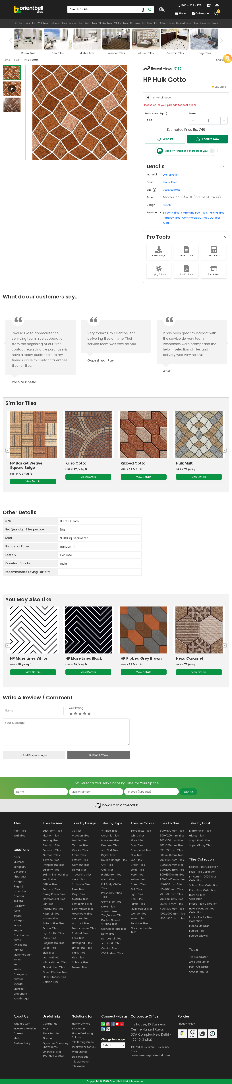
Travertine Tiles (82, 874)
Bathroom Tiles (58, 23)
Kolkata (18, 901)
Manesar (19, 989)
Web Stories (79, 1052)
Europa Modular (199, 926)
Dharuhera (20, 993)
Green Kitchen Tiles (55, 972)
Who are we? (22, 1023)
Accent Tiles (50, 918)
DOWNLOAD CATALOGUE (120, 805)
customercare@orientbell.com (150, 1055)
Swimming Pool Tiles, (194, 212)
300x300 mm (171, 190)
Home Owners (81, 1023)
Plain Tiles (78, 889)
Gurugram (20, 974)
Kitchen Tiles (75, 23)
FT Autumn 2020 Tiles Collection (202, 878)
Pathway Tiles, (172, 218)
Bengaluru (20, 867)
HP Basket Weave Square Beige (26, 465)
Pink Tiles (136, 889)
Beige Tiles (137, 870)
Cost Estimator (198, 971)
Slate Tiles (78, 879)
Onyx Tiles (78, 894)
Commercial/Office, (195, 218)
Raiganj (18, 886)
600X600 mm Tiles (172, 831)
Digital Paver (171, 175)
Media (17, 1038)
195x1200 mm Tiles (171, 889)
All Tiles (18, 23)
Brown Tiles (138, 918)
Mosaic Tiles (79, 967)
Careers (19, 1033)
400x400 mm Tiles (172, 909)
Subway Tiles (167, 23)
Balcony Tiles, (172, 212)
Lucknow (19, 906)
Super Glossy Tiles (200, 845)
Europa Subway (198, 935)
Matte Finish (170, 182)
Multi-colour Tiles (141, 909)
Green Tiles (138, 865)
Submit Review (98, 755)
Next (220, 40)
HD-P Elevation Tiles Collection (201, 910)
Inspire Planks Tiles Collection (200, 919)
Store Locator (51, 1033)
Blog (195, 23)
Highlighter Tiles (111, 874)
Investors (205, 23)
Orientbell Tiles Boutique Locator (53, 1053)
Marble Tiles (105, 23)
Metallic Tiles (80, 899)
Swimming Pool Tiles (55, 874)
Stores (183, 13)
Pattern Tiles (80, 860)
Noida (17, 969)
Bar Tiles (48, 904)
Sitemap (48, 1038)
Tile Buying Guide (83, 1042)
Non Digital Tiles (111, 938)
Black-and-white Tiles (141, 930)
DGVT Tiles (108, 906)
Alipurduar (20, 876)
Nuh (16, 964)
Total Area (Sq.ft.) (156, 113)
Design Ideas (183, 23)
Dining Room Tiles (54, 894)
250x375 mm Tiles (171, 904)
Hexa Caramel (189, 658)
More (215, 23)
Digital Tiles (108, 855)
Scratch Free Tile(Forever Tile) (112, 913)
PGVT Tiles (107, 879)
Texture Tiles (80, 845)
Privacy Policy (186, 1023)
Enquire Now (210, 139)
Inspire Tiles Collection (203, 904)
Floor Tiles (30, 23)
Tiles (16, 60)
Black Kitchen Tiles (54, 977)
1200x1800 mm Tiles (172, 918)
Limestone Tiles (82, 948)
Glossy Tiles (196, 835)
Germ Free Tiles (111, 902)
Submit (188, 792)
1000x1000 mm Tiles (172, 913)
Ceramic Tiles (137, 23)
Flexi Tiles (152, 23)
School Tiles (50, 928)
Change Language (113, 1039)
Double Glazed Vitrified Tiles (110, 922)
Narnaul (18, 950)
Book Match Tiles (82, 909)
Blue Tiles (136, 855)
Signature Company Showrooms (55, 1045)
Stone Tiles (79, 855)
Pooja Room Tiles (53, 943)
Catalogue (202, 13)
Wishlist (168, 139)
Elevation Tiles (52, 845)
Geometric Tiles (82, 913)
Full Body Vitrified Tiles (112, 886)
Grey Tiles (137, 845)
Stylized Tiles (80, 933)
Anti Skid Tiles (109, 850)
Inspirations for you (84, 1047)
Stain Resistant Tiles (113, 929)
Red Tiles (136, 860)
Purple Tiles (138, 904)
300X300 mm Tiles (171, 840)
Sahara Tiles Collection (203, 885)
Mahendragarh (23, 954)
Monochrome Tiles (84, 928)
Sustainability (22, 1043)
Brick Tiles (78, 938)
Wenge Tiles (138, 913)
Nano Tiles (107, 933)
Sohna (18, 959)
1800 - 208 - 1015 (191, 5)
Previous (11, 40)
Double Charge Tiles (114, 860)
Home (6, 60)
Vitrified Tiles (121, 23)
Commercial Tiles (54, 899)
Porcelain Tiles (110, 840)
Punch (167, 205)
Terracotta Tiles (141, 831)
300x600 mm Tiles (171, 845)
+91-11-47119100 (145, 1047)
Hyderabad (20, 891)
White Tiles (137, 835)
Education (78, 1028)
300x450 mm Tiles (171, 855)
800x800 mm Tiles (171, 865)
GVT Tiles (107, 865)
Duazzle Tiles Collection (197, 897)
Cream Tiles (138, 884)
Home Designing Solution (82, 1035)
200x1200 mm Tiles (172, 860)
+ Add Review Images (33, 755)
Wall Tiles (43, 23)
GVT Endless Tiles (112, 953)
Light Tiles (137, 894)
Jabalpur (19, 920)
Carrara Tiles (80, 918)
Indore (18, 925)
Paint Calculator (199, 967)
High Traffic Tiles (53, 933)
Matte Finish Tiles (200, 831)
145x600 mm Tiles (171, 884)
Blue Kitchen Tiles (54, 967)
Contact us (50, 1023)
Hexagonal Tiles (82, 943)
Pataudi (18, 979)
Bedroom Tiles (52, 850)
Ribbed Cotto (133, 463)
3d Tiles (77, 831)
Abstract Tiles (80, 923)
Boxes (192, 113)
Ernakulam (20, 945)
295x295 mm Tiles (171, 894)
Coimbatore (21, 935)
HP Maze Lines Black (83, 658)
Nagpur (18, 930)
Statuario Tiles (81, 884)
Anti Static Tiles (111, 943)
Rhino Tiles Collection (202, 890)
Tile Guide (78, 1066)
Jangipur (19, 881)
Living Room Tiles (53, 865)
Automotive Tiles (53, 923)
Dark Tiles (137, 899)
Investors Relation (25, 1028)
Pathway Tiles (51, 889)
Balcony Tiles (51, 870)
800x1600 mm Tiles (172, 874)
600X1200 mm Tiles (172, 835)
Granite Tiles (80, 850)
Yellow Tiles (138, 879)
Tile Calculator (198, 957)
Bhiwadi (18, 984)
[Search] (150, 9)
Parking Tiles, (217, 212)
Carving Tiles (109, 948)
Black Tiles (137, 840)
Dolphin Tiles (51, 982)
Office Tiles (50, 884)
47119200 (163, 1047)
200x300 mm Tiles (171, 899)
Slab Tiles (48, 952)
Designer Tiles (110, 845)
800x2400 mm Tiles (172, 879)
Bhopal (18, 915)
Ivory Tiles (137, 874)
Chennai (19, 896)
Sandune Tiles (139, 923)
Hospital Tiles (51, 913)
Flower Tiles (79, 870)
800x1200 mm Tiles (172, 870)
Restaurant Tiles (53, 909)
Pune (17, 911)
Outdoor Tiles (51, 855)
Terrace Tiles (51, 860)
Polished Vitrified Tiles (111, 895)
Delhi (17, 857)
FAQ (45, 1028)
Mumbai (19, 862)
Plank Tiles (78, 952)
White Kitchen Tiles (55, 962)
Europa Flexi (196, 931)
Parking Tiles (50, 840)
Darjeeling (20, 872)
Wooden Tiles (80, 835)
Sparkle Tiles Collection (203, 867)
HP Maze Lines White (28, 658)
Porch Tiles (49, 879)
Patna (17, 940)
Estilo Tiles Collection (202, 872)
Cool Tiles (107, 870)
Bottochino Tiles (82, 904)
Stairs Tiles (49, 938)
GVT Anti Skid (51, 957)
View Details (33, 481)
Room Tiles (91, 23)
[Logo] (29, 9)
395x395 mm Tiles (171, 850)
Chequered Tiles (141, 850)
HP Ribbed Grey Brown (141, 658)
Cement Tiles (80, 865)
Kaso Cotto (75, 463)
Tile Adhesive (80, 1061)
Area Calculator (199, 962)
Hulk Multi (185, 463)
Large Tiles (49, 948)
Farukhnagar (21, 998)
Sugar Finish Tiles (199, 840)
